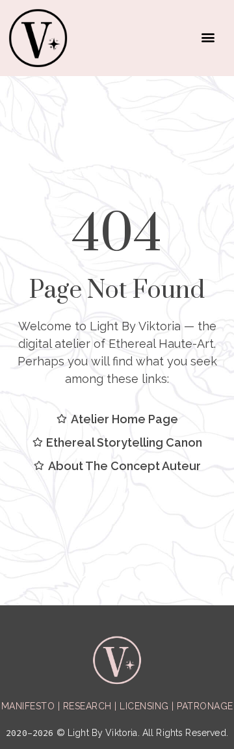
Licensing (144, 706)
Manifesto (28, 706)
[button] (208, 36)
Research (87, 706)
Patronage (205, 706)
